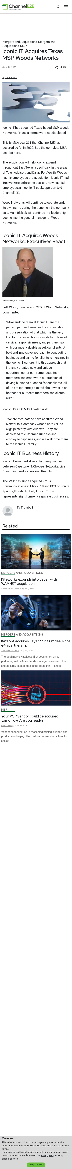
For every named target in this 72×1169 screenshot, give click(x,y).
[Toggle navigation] (66, 6)
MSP (23, 46)
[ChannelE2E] (18, 7)
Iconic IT (8, 127)
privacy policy (47, 1155)
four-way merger (50, 461)
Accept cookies (36, 1165)
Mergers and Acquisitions (19, 42)
